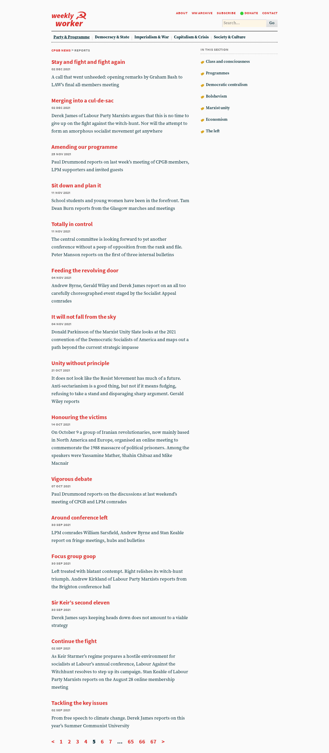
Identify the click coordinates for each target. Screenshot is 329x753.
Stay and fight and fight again (88, 61)
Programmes (217, 73)
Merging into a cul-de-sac (82, 100)
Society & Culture (229, 37)
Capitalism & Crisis (191, 37)
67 (153, 741)
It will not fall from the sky (83, 316)
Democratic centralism (226, 84)
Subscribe (226, 12)
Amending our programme (84, 146)
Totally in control (72, 224)
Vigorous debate (71, 478)
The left (212, 131)
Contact (270, 12)
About (182, 12)
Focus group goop (73, 556)
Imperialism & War (151, 37)
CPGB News (61, 50)
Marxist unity (217, 108)
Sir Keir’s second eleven (80, 602)
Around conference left (79, 517)
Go (272, 23)
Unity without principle (80, 363)
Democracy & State (112, 37)
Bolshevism (216, 96)
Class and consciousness (227, 61)
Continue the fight (74, 641)
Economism (216, 119)
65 (131, 741)
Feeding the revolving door (84, 270)
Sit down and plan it (76, 185)
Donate (251, 12)
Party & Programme (71, 37)
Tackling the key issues (79, 702)
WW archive (202, 12)
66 (142, 741)
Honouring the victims (79, 417)
